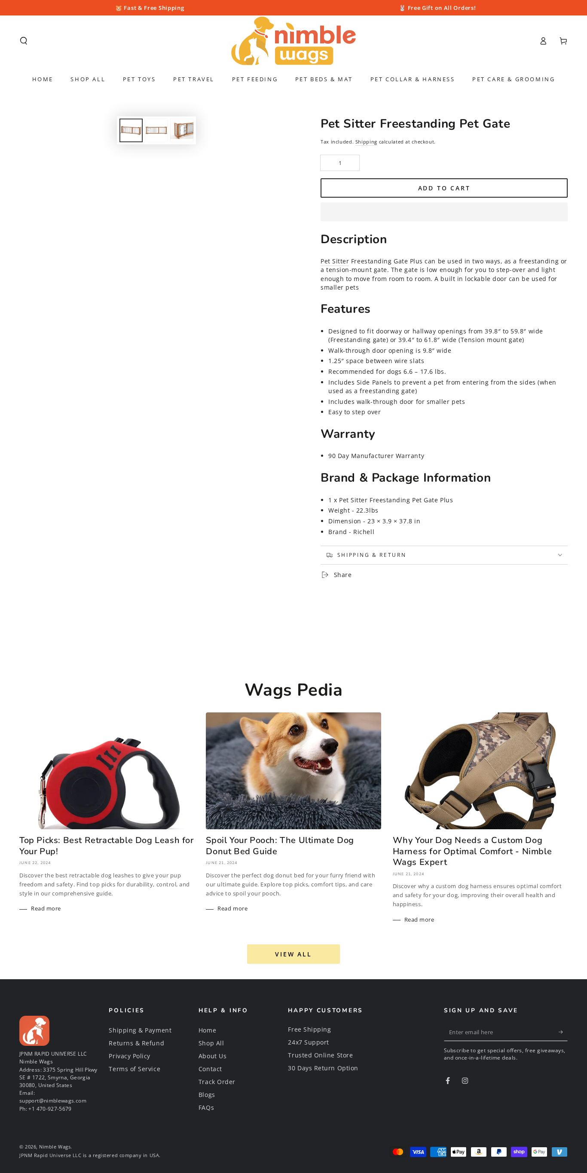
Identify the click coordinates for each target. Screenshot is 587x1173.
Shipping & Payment (140, 1030)
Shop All (211, 1043)
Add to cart (444, 188)
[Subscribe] (563, 1032)
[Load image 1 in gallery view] (131, 130)
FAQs (206, 1107)
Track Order (217, 1082)
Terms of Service (134, 1069)
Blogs (207, 1095)
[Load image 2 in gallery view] (156, 130)
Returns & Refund (136, 1043)
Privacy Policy (129, 1056)
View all (293, 954)
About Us (212, 1056)
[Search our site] (24, 40)
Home (207, 1030)
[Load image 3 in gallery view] (181, 130)
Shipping (366, 141)
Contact (210, 1069)
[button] (444, 212)
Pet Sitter (335, 261)
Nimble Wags (54, 1146)
